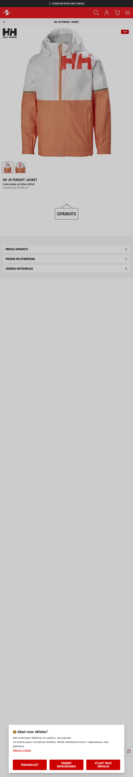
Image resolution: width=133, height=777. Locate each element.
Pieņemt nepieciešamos (66, 765)
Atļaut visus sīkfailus (103, 765)
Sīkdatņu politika (22, 750)
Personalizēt (30, 765)
